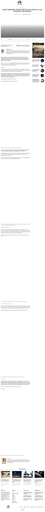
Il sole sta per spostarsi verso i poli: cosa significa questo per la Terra (7, 45)
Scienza (13, 478)
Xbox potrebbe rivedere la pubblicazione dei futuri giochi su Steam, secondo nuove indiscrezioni (35, 75)
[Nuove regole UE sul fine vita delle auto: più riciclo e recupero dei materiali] (42, 65)
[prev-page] (41, 44)
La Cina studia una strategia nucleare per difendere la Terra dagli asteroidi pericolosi (36, 70)
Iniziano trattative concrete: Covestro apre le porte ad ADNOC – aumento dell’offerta (23, 45)
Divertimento (22, 8)
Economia (25, 478)
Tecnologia (3, 478)
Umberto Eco (18, 14)
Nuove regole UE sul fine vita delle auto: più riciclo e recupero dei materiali (36, 66)
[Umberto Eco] (3, 51)
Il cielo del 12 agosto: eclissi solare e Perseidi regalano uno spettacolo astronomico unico (36, 60)
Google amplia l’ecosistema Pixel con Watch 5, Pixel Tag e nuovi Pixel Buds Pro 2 (38, 54)
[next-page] (42, 44)
